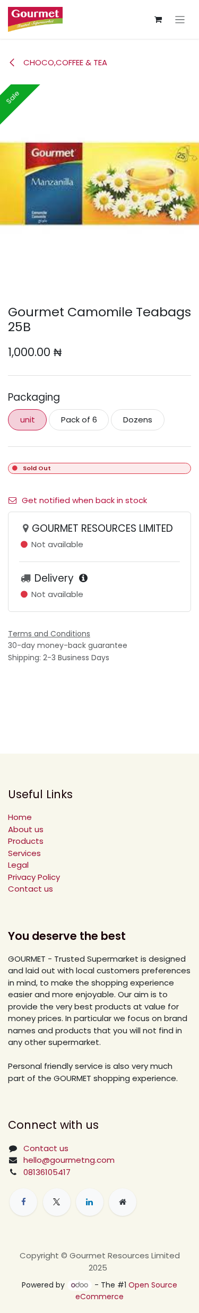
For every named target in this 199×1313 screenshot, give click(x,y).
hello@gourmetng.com (69, 1159)
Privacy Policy (34, 877)
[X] (57, 1202)
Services (24, 853)
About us (26, 829)
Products (26, 840)
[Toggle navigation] (180, 19)
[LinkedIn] (89, 1202)
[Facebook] (23, 1202)
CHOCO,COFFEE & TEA (64, 62)
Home (20, 817)
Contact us (30, 888)
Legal (18, 864)
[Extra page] (122, 1202)
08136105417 (47, 1172)
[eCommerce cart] (158, 19)
